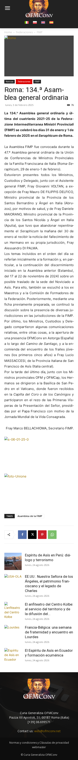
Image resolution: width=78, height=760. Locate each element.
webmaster (39, 747)
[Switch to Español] (51, 22)
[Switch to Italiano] (27, 22)
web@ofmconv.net (47, 731)
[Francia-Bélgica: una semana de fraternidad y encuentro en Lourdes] (13, 633)
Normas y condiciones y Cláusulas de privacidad (39, 742)
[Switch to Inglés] (43, 22)
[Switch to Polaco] (35, 22)
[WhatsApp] (52, 534)
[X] (32, 534)
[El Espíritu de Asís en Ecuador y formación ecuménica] (13, 656)
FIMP (37, 81)
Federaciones (24, 81)
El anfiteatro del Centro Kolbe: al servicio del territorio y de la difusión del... (49, 609)
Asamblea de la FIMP (30, 516)
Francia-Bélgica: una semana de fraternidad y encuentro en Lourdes (49, 632)
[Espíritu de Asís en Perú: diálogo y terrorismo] (13, 561)
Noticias (9, 81)
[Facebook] (22, 534)
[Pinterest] (42, 534)
